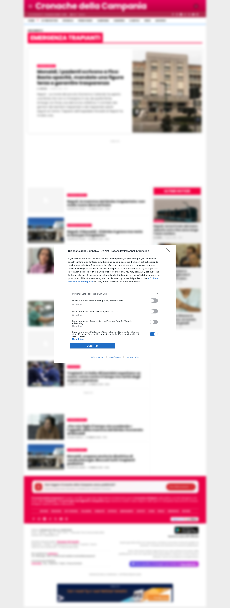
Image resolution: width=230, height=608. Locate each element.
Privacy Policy (133, 357)
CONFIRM (92, 346)
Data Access (115, 357)
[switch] (154, 300)
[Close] (169, 251)
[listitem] (115, 293)
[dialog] (115, 304)
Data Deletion (97, 357)
